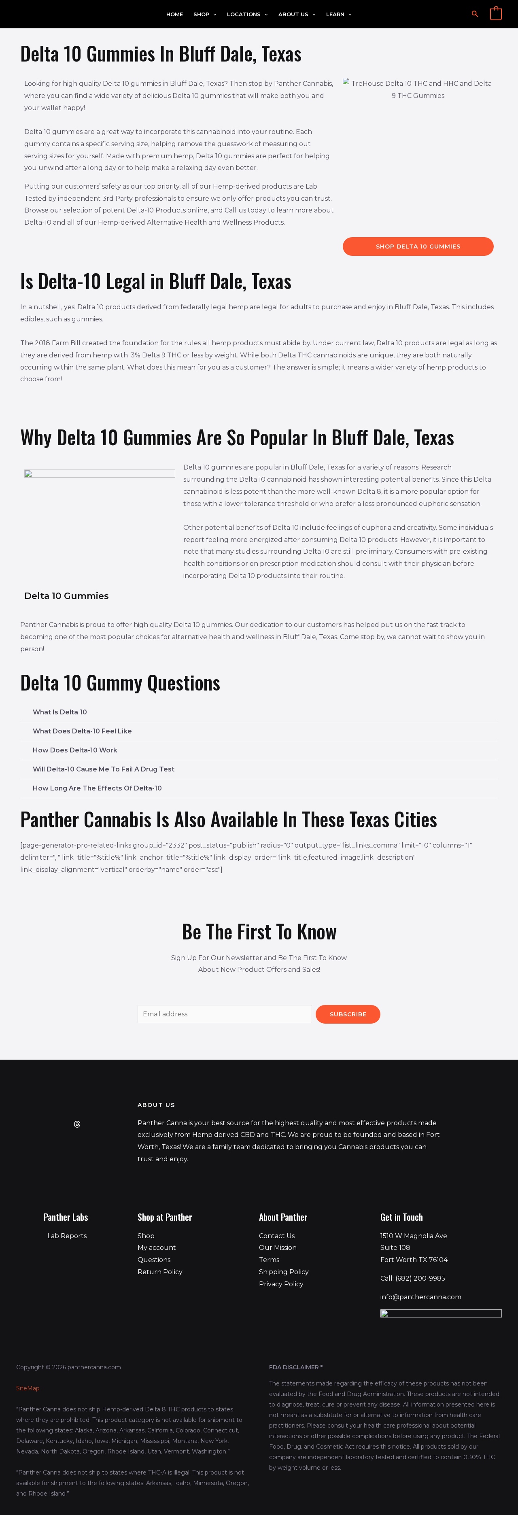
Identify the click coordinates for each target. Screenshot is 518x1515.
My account (157, 1248)
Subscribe (348, 1014)
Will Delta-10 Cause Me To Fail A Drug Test (103, 769)
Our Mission (278, 1248)
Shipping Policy (284, 1272)
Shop (201, 14)
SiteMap (28, 1388)
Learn (335, 14)
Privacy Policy (281, 1284)
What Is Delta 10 (60, 712)
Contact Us (277, 1236)
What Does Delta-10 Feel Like (82, 731)
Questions (154, 1260)
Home (174, 14)
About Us (293, 14)
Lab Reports (67, 1236)
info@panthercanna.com (420, 1297)
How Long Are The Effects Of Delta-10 (97, 788)
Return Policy (160, 1272)
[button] (213, 14)
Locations (244, 14)
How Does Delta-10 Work (75, 750)
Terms (269, 1260)
